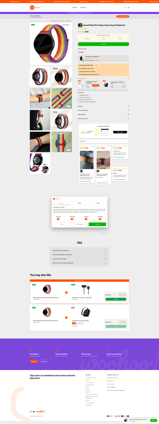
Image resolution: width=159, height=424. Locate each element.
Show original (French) (86, 181)
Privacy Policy (88, 405)
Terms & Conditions (90, 402)
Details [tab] (79, 203)
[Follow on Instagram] (30, 411)
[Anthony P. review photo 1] (87, 160)
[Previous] (126, 78)
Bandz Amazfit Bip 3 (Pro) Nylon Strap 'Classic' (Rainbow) (61, 20)
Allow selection (79, 224)
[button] (81, 28)
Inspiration (88, 391)
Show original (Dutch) (119, 157)
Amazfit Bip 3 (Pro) (88, 58)
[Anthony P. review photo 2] (81, 170)
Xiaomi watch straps (36, 20)
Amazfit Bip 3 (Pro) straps (45, 20)
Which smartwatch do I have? (37, 17)
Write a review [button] (120, 132)
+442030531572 (112, 387)
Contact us (33, 361)
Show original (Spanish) (120, 179)
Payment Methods (89, 384)
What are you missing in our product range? (92, 397)
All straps (74, 7)
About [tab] (98, 203)
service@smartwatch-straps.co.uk (117, 390)
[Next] (128, 78)
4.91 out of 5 (90, 131)
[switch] (72, 219)
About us (87, 389)
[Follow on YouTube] (34, 411)
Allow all (97, 224)
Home (31, 20)
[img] (83, 146)
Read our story (44, 361)
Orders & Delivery (89, 382)
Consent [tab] (61, 203)
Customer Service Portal (91, 377)
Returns (87, 387)
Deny (62, 224)
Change (96, 60)
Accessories (83, 7)
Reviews (87, 400)
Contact (87, 380)
